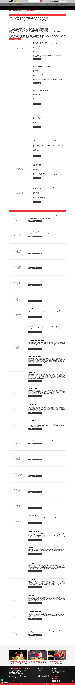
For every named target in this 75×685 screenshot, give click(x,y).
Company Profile (19, 4)
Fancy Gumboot (31, 627)
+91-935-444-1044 (55, 676)
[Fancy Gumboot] (18, 634)
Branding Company (58, 684)
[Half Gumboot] (18, 315)
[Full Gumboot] (18, 602)
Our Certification (39, 4)
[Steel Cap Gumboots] (18, 379)
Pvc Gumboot (31, 245)
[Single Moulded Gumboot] (18, 474)
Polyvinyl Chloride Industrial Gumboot (36, 340)
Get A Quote (57, 31)
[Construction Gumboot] (18, 443)
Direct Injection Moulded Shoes (34, 611)
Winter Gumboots (32, 420)
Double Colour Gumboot (33, 404)
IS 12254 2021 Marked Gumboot (34, 515)
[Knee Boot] (18, 299)
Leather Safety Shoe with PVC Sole (43, 676)
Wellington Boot (31, 261)
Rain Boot (39, 671)
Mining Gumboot (31, 276)
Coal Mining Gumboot (32, 499)
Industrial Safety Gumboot (33, 229)
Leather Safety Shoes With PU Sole (43, 674)
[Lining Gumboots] (18, 490)
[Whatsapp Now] (2, 680)
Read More (31, 220)
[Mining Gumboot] (18, 283)
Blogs (56, 4)
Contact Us (63, 4)
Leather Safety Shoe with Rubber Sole (44, 675)
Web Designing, (45, 684)
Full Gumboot (31, 595)
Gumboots (21, 10)
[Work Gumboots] (18, 458)
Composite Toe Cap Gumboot (34, 356)
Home (11, 4)
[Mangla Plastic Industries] (14, 1)
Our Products (28, 4)
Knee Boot (30, 292)
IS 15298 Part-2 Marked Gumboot (35, 531)
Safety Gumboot (31, 213)
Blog (24, 675)
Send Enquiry (36, 59)
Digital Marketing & (51, 684)
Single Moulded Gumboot (33, 468)
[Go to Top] (73, 681)
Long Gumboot (31, 324)
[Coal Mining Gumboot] (18, 506)
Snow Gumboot (31, 563)
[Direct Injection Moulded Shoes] (18, 618)
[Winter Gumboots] (18, 427)
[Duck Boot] (18, 554)
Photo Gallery (48, 4)
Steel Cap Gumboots (32, 372)
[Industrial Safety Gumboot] (18, 236)
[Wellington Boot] (18, 267)
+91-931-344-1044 (55, 1)
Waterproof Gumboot (33, 388)
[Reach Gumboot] (18, 586)
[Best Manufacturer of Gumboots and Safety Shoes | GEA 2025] (18, 655)
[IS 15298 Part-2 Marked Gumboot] (18, 538)
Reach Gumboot (31, 579)
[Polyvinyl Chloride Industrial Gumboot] (18, 347)
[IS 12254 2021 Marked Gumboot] (18, 522)
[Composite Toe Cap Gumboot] (18, 363)
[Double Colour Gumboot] (18, 411)
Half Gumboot (31, 308)
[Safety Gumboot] (18, 220)
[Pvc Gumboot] (18, 251)
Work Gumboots (31, 452)
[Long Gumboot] (18, 331)
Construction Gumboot (33, 436)
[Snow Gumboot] (18, 570)
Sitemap (25, 677)
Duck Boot (30, 547)
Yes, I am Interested (15, 39)
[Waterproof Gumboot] (18, 395)
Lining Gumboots (31, 483)
